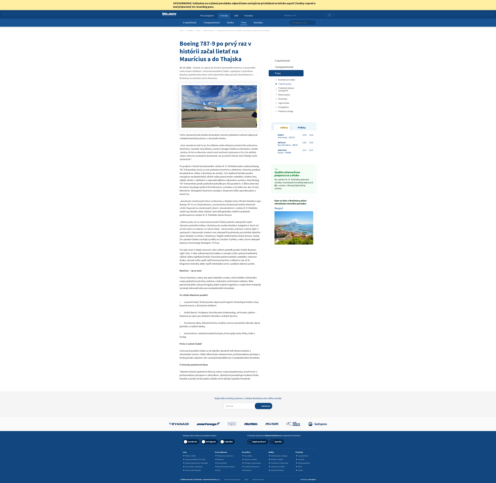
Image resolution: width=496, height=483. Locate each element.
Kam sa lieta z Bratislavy (194, 466)
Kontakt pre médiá (286, 79)
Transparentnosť (212, 22)
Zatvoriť (321, 5)
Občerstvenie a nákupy (279, 456)
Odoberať (265, 406)
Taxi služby (248, 456)
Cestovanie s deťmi (278, 466)
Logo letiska (283, 103)
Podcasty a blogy (285, 111)
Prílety (302, 127)
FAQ (218, 470)
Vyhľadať (313, 22)
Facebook (309, 16)
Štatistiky (282, 99)
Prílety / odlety (190, 456)
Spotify (278, 441)
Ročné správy (284, 94)
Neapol (278, 208)
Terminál (301, 459)
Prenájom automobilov (252, 463)
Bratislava (247, 470)
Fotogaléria (283, 107)
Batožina (220, 459)
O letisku (224, 15)
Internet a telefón (277, 459)
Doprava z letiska (250, 459)
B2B (236, 15)
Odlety (284, 127)
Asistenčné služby (277, 470)
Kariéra (230, 22)
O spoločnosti (189, 22)
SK (329, 15)
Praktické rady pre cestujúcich (286, 89)
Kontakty (258, 22)
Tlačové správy (284, 84)
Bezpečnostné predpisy (226, 466)
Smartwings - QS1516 (286, 136)
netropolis (312, 479)
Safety (246, 479)
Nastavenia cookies (258, 479)
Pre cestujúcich (207, 15)
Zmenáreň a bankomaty (279, 463)
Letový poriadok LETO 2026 (195, 459)
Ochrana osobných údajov (232, 479)
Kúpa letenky (222, 463)
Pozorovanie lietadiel (193, 470)
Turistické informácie (251, 466)
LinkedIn (316, 16)
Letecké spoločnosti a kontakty (196, 463)
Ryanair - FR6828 (284, 151)
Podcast (319, 16)
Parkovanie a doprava (225, 456)
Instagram (312, 16)
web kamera (303, 15)
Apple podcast (259, 441)
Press (243, 22)
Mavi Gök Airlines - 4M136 (287, 143)
